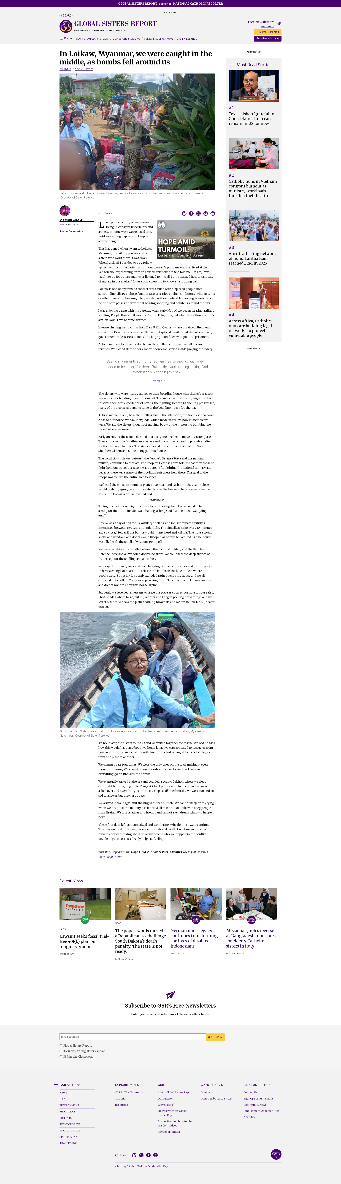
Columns (93, 38)
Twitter (141, 1155)
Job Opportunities (169, 1131)
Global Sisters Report (276, 1154)
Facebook (148, 1155)
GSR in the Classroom (158, 38)
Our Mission (166, 1098)
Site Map (163, 1166)
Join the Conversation (71, 231)
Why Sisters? (166, 1104)
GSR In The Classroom (129, 1092)
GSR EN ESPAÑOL (268, 32)
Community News (255, 1104)
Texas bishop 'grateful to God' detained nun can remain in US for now (251, 119)
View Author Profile (68, 224)
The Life (120, 1098)
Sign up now (267, 26)
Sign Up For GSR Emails (259, 1098)
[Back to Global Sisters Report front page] (108, 26)
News (79, 38)
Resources (121, 1104)
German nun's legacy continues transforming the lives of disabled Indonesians (194, 938)
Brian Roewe (66, 954)
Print (212, 213)
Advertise (250, 1117)
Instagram (155, 1155)
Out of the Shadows (126, 38)
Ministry (65, 1118)
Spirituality (68, 1137)
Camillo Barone (124, 959)
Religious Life (69, 1124)
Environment (69, 1105)
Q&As (106, 38)
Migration (67, 1111)
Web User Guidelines (148, 1166)
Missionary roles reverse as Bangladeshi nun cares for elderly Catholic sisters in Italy (251, 938)
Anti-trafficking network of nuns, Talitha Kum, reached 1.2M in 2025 (252, 258)
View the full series (110, 857)
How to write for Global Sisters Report (172, 1113)
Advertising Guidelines (125, 1166)
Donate (205, 1092)
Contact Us (250, 1092)
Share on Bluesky (184, 213)
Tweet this (159, 381)
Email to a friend (205, 213)
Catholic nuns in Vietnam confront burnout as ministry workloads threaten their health (253, 188)
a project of (170, 3)
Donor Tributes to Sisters (217, 1098)
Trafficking (68, 1143)
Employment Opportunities (261, 1110)
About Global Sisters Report (175, 1092)
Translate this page (268, 38)
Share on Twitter (198, 213)
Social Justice (84, 69)
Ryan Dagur (177, 953)
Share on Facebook (191, 213)
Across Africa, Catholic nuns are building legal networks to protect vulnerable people (250, 328)
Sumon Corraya (235, 953)
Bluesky (134, 1155)
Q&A (62, 1099)
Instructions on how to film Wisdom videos (175, 1123)
